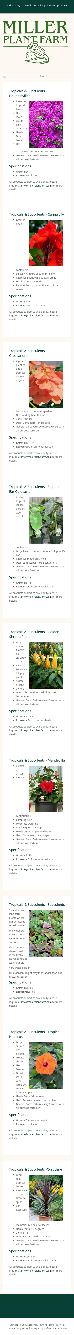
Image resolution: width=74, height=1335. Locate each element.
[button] (4, 76)
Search (43, 76)
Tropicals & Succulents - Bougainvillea (28, 93)
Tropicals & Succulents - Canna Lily (36, 214)
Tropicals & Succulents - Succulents (37, 904)
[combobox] (49, 76)
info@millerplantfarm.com (36, 185)
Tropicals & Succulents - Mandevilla (37, 760)
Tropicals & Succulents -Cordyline (35, 1169)
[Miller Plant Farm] (36, 42)
